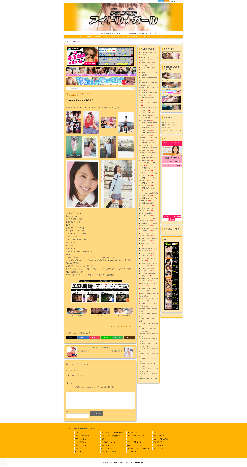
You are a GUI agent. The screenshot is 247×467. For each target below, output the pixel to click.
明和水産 (78, 448)
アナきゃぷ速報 (80, 439)
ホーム (69, 42)
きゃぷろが (131, 439)
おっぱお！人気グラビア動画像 (138, 448)
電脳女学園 (105, 445)
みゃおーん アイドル (134, 445)
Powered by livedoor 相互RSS (148, 378)
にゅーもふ (79, 452)
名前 (67, 412)
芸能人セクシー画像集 (109, 452)
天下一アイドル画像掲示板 (110, 436)
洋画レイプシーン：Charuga (148, 102)
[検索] (181, 1)
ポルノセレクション (134, 451)
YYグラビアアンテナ (108, 442)
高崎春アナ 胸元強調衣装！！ (149, 97)
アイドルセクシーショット (136, 436)
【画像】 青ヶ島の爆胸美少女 (148, 188)
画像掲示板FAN (158, 442)
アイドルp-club (80, 432)
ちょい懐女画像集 (81, 445)
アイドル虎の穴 (158, 445)
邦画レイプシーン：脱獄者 (147, 243)
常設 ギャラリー (80, 42)
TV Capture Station (134, 432)
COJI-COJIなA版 (158, 436)
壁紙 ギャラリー (168, 128)
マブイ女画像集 (80, 442)
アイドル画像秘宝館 (82, 436)
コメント (68, 391)
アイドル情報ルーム (134, 442)
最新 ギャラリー (168, 122)
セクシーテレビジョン (161, 439)
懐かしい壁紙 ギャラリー (171, 130)
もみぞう (104, 439)
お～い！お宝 (158, 432)
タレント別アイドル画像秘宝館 (112, 432)
